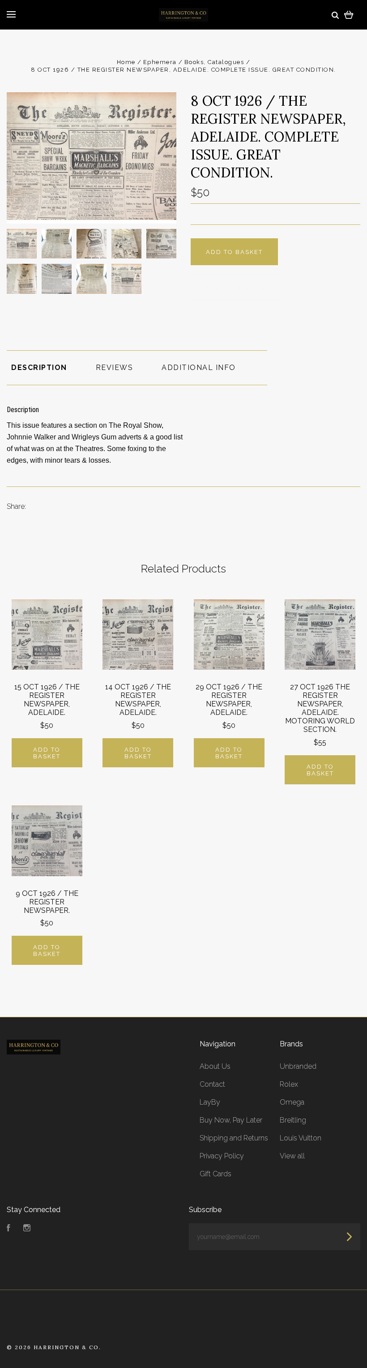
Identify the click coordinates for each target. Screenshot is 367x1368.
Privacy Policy (222, 1156)
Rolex (289, 1084)
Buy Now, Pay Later (231, 1120)
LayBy (210, 1102)
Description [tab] (39, 367)
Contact (212, 1084)
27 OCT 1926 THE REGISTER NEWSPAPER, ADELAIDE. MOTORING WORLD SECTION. (320, 708)
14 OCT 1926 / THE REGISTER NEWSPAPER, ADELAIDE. (138, 700)
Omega (292, 1102)
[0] (349, 14)
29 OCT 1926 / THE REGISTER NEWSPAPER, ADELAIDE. (229, 700)
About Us (215, 1066)
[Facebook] (8, 1229)
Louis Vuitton (300, 1138)
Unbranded (298, 1066)
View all (292, 1156)
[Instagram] (26, 1229)
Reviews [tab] (114, 367)
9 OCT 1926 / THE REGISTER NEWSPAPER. (47, 902)
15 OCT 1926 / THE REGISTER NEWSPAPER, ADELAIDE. (47, 700)
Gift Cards (215, 1174)
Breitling (293, 1120)
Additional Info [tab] (199, 367)
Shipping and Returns (234, 1138)
